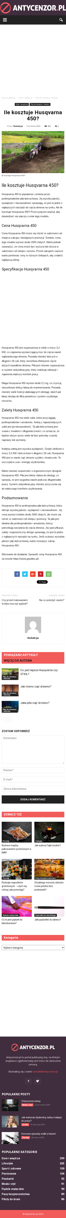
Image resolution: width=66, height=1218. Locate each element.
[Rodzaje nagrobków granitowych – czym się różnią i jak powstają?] (17, 869)
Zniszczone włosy (31, 1101)
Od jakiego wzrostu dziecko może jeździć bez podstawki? (49, 886)
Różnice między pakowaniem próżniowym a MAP (16, 849)
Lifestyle (7, 1163)
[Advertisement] (33, 59)
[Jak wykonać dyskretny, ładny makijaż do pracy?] (10, 1121)
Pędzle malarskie (10, 915)
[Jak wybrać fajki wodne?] (49, 832)
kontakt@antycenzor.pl (45, 1071)
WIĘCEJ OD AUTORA (18, 660)
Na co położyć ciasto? (51, 600)
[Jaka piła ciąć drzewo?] (10, 707)
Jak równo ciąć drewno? (35, 686)
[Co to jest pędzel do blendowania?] (17, 906)
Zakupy (38, 841)
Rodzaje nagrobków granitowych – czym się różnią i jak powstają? (14, 886)
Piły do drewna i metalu (40, 104)
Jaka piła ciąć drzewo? (34, 702)
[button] (61, 20)
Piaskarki (8, 1178)
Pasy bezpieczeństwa (45, 878)
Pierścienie (9, 1173)
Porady (6, 841)
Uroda (25, 1124)
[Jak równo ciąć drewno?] (10, 690)
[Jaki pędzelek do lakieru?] (49, 906)
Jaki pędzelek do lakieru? (47, 919)
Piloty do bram (11, 1199)
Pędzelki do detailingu (45, 915)
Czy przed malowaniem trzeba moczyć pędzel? (15, 602)
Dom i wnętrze (22, 104)
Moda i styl (27, 1105)
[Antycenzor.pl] (33, 7)
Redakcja (18, 126)
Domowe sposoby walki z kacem (38, 1133)
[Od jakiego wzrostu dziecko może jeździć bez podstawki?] (49, 869)
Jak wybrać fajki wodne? (47, 845)
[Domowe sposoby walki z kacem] (10, 1138)
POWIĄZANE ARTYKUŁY (21, 655)
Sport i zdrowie (11, 1168)
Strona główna (8, 97)
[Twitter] (37, 1081)
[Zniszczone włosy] (10, 1105)
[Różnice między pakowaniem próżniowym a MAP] (17, 832)
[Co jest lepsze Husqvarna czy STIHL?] (10, 674)
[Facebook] (28, 1081)
